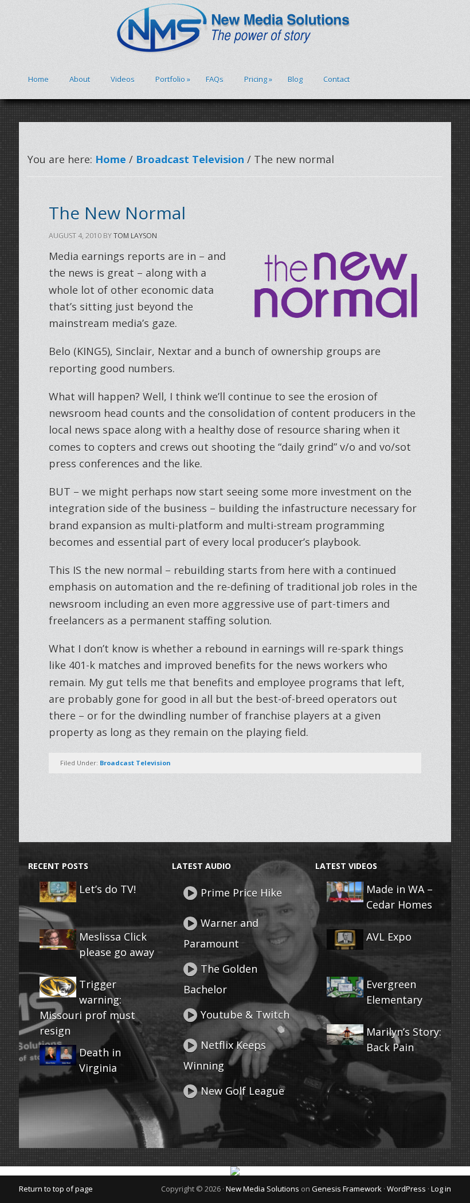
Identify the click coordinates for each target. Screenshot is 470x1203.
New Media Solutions (262, 1189)
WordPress (406, 1189)
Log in (441, 1189)
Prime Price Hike (241, 892)
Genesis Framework (347, 1189)
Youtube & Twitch (245, 1014)
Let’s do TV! (107, 889)
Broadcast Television (135, 762)
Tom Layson (135, 236)
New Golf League (242, 1091)
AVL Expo (389, 936)
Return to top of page (56, 1189)
